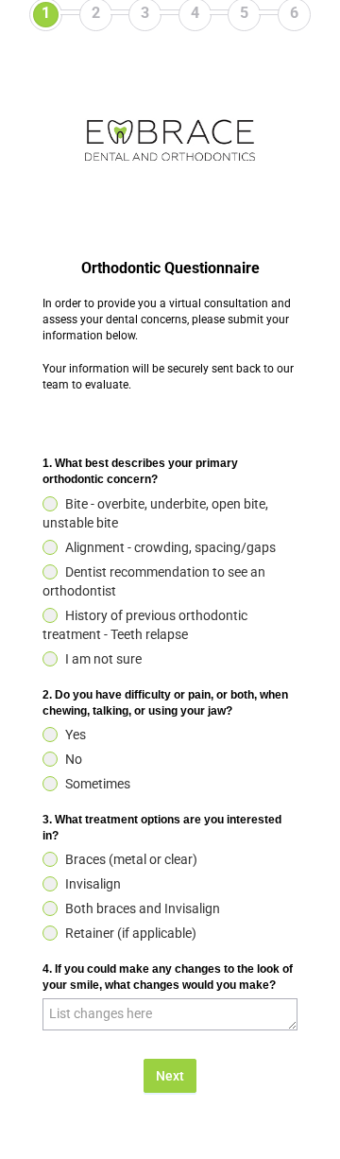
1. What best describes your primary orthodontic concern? (140, 471)
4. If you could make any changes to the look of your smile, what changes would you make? (167, 977)
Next (170, 1075)
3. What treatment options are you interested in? (161, 827)
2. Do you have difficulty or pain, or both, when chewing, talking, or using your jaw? (165, 703)
